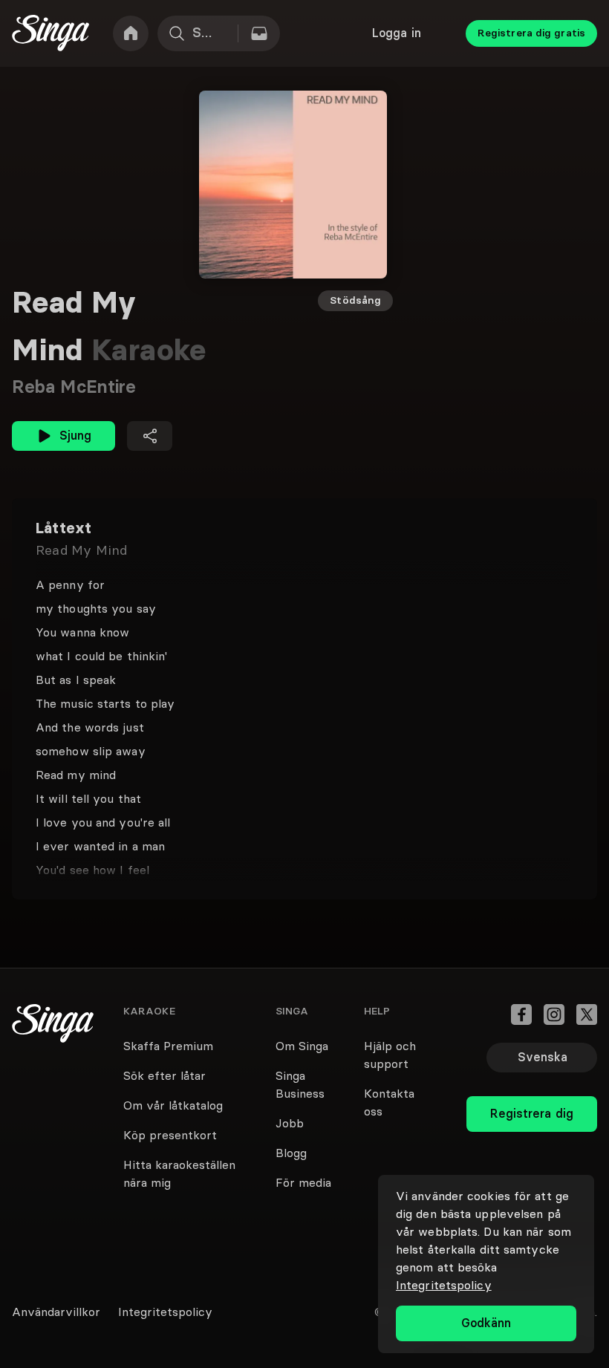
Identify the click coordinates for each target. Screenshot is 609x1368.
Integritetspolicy (444, 1284)
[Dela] (149, 436)
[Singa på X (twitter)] (586, 1014)
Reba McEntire (74, 386)
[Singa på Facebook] (521, 1014)
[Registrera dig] (531, 1081)
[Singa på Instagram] (554, 1014)
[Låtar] (259, 33)
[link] (131, 33)
